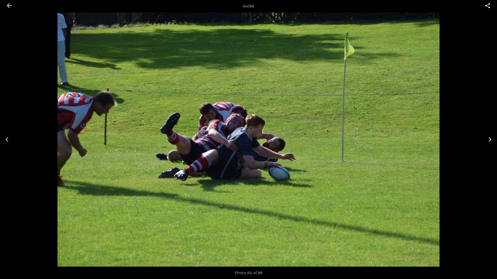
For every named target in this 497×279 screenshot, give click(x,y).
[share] (488, 6)
